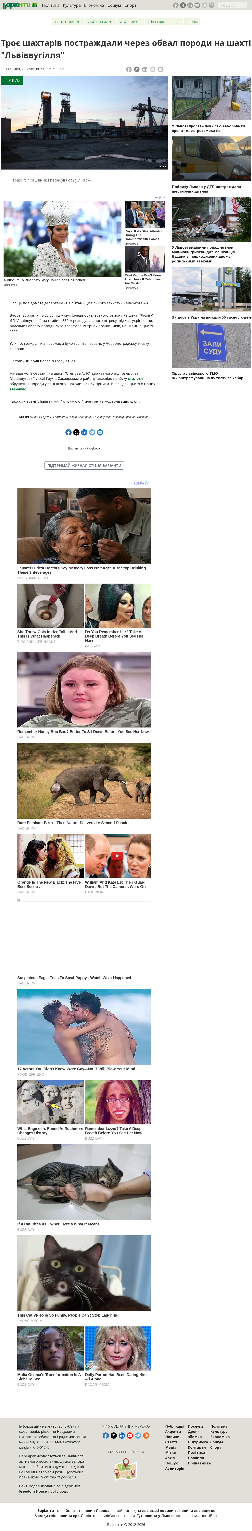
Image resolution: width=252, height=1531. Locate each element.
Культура (72, 5)
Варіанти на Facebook (84, 448)
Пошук (171, 1463)
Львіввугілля (103, 417)
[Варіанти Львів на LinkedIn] (190, 5)
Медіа (170, 1447)
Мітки (170, 1452)
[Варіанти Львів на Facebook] (176, 5)
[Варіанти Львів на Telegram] (204, 5)
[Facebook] (129, 69)
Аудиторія (174, 1468)
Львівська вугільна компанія (48, 417)
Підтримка (198, 1442)
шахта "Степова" (137, 417)
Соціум (114, 5)
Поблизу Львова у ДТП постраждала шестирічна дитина (206, 189)
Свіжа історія (157, 21)
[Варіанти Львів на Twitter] (183, 5)
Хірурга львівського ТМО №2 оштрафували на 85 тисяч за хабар (207, 375)
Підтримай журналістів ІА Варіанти (84, 465)
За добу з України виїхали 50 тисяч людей (211, 317)
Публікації (174, 1426)
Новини (192, 21)
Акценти (173, 1431)
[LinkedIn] (145, 69)
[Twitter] (137, 69)
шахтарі (119, 417)
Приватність (199, 1463)
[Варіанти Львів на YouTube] (197, 5)
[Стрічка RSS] (211, 5)
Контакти (197, 1447)
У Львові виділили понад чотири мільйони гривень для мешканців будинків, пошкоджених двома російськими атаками (203, 254)
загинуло (18, 389)
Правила (196, 1457)
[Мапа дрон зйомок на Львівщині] (126, 1469)
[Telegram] (153, 69)
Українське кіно (130, 21)
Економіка (94, 5)
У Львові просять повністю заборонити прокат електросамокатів (208, 128)
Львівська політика (67, 21)
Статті (176, 21)
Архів (170, 1457)
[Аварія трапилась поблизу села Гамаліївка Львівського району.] (211, 158)
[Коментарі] (160, 69)
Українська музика (100, 21)
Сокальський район (81, 417)
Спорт (130, 5)
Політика (50, 5)
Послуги (195, 1426)
